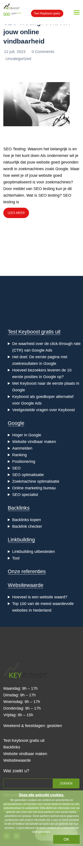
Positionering (23, 461)
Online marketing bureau (34, 488)
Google (16, 423)
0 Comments (43, 51)
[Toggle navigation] (77, 12)
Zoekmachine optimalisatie (35, 481)
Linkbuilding (21, 540)
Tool (15, 558)
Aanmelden (22, 448)
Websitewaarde (25, 585)
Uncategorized (18, 59)
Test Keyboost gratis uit (34, 332)
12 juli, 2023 (15, 51)
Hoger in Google (26, 435)
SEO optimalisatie (28, 475)
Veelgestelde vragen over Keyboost (43, 410)
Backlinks (19, 508)
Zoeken (66, 783)
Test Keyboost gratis (47, 13)
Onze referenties (27, 571)
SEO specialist (25, 494)
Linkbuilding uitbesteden (33, 551)
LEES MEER (16, 213)
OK (66, 839)
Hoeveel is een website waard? (39, 597)
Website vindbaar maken (34, 441)
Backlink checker (27, 526)
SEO (16, 468)
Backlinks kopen (26, 520)
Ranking (19, 455)
